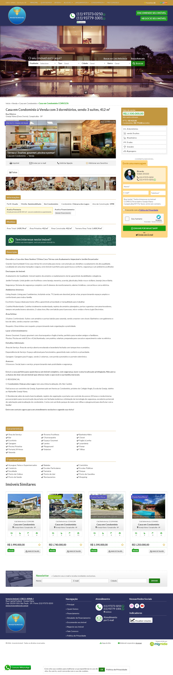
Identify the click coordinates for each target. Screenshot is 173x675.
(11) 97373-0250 (89, 14)
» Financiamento (72, 613)
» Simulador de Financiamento (78, 618)
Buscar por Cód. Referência (115, 58)
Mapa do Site (106, 643)
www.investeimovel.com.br (17, 605)
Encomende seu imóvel (151, 12)
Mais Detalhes (33, 551)
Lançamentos (81, 3)
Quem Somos (46, 3)
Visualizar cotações (143, 621)
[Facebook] (137, 606)
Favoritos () (150, 3)
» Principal (70, 604)
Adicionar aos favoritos (98, 163)
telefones (82, 22)
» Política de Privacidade (76, 635)
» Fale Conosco (72, 631)
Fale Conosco (113, 3)
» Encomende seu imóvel (76, 622)
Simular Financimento (63, 213)
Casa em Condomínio (28, 103)
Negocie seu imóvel (154, 18)
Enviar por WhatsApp (145, 228)
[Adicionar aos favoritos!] (39, 545)
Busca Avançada (138, 58)
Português (161, 3)
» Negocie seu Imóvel (75, 627)
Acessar (139, 643)
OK (101, 670)
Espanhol (166, 3)
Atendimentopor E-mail (110, 619)
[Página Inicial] (17, 23)
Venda (57, 3)
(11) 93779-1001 (89, 18)
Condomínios (97, 3)
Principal (34, 3)
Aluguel (67, 3)
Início (8, 103)
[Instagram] (131, 606)
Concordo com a (141, 210)
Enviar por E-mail (145, 235)
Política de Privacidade (148, 210)
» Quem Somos (72, 609)
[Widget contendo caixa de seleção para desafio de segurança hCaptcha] (143, 219)
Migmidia (158, 643)
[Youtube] (142, 606)
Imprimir (15, 163)
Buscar (139, 63)
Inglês (164, 3)
